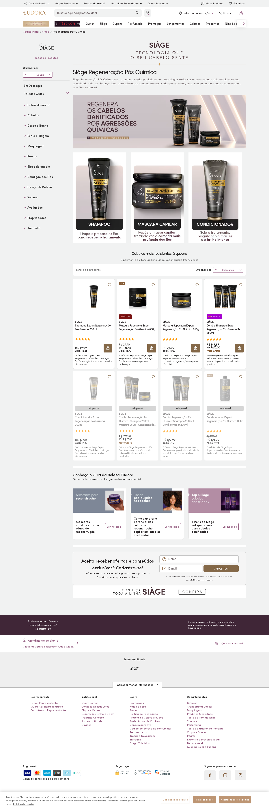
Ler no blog (114, 526)
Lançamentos (175, 23)
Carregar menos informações (135, 684)
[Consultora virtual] (147, 13)
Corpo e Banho (196, 732)
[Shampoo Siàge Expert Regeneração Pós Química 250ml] (93, 296)
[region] (134, 800)
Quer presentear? (232, 643)
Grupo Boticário (65, 3)
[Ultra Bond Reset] (36, 23)
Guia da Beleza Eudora (201, 747)
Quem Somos (89, 703)
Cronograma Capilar (199, 706)
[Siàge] (46, 46)
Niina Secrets (233, 23)
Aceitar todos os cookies (235, 799)
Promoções (137, 703)
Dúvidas (86, 725)
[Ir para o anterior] (239, 23)
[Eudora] (34, 13)
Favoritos (239, 3)
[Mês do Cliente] (67, 23)
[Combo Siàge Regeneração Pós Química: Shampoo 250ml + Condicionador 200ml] (181, 388)
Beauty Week (195, 743)
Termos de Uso (139, 732)
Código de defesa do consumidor (150, 728)
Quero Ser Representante (47, 706)
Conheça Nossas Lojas (95, 706)
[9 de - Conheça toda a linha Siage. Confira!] (159, 591)
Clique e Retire (90, 710)
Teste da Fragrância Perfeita (205, 728)
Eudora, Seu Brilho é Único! (97, 714)
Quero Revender (157, 3)
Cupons (117, 23)
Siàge (103, 23)
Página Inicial (31, 31)
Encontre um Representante (48, 710)
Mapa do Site (138, 706)
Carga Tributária (140, 743)
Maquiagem (194, 710)
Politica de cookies (23, 804)
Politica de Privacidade (144, 714)
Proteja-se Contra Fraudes (146, 717)
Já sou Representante (44, 703)
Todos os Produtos (46, 57)
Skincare (192, 721)
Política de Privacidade (201, 580)
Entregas (135, 739)
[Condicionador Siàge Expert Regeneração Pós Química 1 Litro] (225, 388)
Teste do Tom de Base (201, 717)
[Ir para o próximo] (244, 23)
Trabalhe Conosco (92, 717)
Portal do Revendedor (125, 3)
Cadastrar (221, 568)
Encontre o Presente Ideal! (203, 739)
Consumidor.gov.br (141, 725)
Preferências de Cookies (145, 721)
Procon (134, 710)
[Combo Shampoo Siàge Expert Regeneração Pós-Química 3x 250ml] (225, 296)
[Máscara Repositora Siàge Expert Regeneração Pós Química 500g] (137, 296)
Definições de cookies (175, 799)
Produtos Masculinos (200, 714)
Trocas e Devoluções (143, 736)
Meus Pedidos (214, 3)
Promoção (154, 23)
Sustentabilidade (91, 721)
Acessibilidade (37, 3)
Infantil (191, 736)
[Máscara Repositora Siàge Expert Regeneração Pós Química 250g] (181, 296)
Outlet (90, 23)
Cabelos (195, 23)
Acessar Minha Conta (226, 13)
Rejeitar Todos (204, 799)
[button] (108, 348)
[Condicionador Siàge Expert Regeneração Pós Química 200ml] (93, 388)
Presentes (212, 23)
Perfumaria (135, 23)
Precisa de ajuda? (94, 3)
